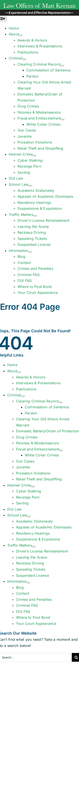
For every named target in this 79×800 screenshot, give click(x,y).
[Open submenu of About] (20, 35)
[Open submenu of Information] (30, 252)
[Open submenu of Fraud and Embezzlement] (62, 119)
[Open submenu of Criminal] (24, 59)
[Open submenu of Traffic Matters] (35, 215)
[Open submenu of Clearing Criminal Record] (62, 65)
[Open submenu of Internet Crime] (34, 155)
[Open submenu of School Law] (30, 185)
